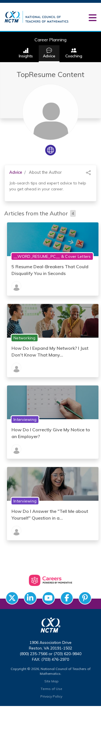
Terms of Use (51, 689)
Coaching (73, 55)
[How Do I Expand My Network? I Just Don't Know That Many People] (52, 320)
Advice (49, 55)
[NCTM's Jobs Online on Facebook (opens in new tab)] (66, 598)
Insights (26, 55)
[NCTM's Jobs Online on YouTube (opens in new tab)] (48, 598)
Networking (24, 337)
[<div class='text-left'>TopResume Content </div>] (16, 286)
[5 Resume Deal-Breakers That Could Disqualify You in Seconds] (52, 238)
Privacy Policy (51, 696)
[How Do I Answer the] (52, 483)
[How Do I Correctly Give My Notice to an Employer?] (52, 402)
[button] (92, 17)
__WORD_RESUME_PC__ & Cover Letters (52, 256)
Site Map (51, 681)
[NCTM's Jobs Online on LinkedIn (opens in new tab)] (30, 598)
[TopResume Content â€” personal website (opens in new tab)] (50, 150)
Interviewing (24, 419)
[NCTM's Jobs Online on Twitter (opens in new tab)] (12, 598)
